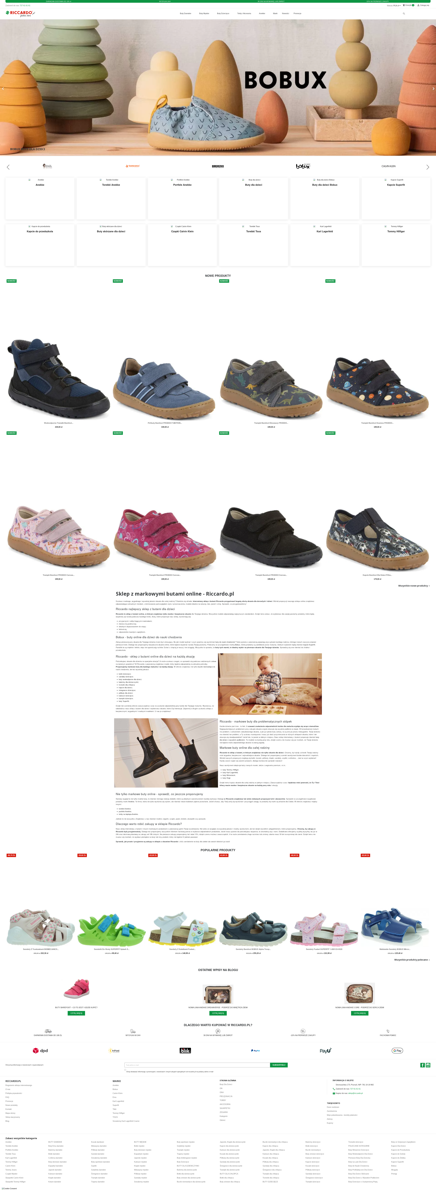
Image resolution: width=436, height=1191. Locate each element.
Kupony (330, 1123)
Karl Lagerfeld (118, 1101)
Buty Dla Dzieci (226, 1084)
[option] (218, 87)
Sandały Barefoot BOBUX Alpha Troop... (253, 949)
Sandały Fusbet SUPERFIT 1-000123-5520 (324, 949)
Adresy (330, 1119)
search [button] (404, 13)
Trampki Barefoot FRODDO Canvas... (58, 575)
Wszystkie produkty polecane (412, 959)
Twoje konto (333, 1103)
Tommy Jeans (11, 1170)
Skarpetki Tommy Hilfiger (15, 1182)
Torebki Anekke (11, 1146)
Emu (114, 1097)
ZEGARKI (224, 1112)
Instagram (428, 1065)
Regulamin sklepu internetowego (18, 1085)
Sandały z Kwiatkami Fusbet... (182, 949)
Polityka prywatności (13, 1093)
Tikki (114, 1109)
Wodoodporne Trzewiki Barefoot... (58, 423)
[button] (32, 87)
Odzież (222, 1120)
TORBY (223, 1100)
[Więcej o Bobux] (47, 166)
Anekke (116, 1085)
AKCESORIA (225, 1104)
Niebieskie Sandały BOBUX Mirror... (395, 949)
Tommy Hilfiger (119, 1113)
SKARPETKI (225, 1108)
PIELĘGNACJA (226, 1096)
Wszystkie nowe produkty (414, 585)
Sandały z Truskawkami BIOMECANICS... (41, 949)
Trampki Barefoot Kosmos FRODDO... (377, 423)
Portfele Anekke (11, 1150)
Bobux (115, 1089)
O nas (7, 1089)
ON (221, 1088)
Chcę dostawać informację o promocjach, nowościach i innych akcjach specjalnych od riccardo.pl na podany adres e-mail (169, 1072)
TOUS (115, 1117)
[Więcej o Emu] (389, 166)
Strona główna (228, 1080)
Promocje (9, 1101)
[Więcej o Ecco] (303, 166)
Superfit (116, 1105)
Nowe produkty (11, 1105)
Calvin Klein (118, 1093)
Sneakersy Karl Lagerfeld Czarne (126, 1121)
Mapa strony (10, 1113)
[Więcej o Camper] (218, 166)
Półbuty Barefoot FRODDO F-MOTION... (165, 423)
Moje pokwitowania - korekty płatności (342, 1115)
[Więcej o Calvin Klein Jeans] (133, 166)
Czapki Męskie (11, 1174)
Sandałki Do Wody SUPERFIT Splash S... (111, 949)
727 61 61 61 (25, 5)
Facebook (422, 1065)
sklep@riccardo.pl (355, 1093)
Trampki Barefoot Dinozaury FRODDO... (271, 423)
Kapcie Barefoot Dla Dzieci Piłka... (377, 575)
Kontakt (8, 1109)
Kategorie (224, 1116)
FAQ (7, 1097)
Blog (7, 1121)
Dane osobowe (333, 1107)
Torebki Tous (10, 1154)
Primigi (394, 1174)
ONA (222, 1092)
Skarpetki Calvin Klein (14, 1178)
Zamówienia (332, 1111)
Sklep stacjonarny (12, 1117)
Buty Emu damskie (55, 1146)
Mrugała (394, 1170)
